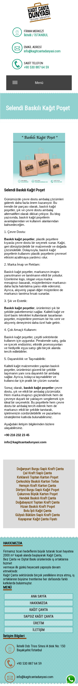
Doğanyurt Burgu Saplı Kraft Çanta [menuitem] (40, 469)
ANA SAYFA (38, 596)
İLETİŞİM (39, 630)
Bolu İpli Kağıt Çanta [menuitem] (37, 511)
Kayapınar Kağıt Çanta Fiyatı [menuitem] (37, 519)
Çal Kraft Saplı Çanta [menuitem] (37, 473)
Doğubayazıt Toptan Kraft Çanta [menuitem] (37, 502)
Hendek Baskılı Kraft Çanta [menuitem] (37, 498)
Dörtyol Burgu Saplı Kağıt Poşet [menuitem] (37, 490)
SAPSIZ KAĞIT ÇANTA (38, 616)
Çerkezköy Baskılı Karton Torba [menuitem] (37, 481)
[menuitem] (11, 469)
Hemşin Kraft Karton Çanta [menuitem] (37, 485)
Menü (39, 83)
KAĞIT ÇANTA (38, 610)
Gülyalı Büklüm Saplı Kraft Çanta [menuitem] (37, 515)
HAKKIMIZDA (38, 603)
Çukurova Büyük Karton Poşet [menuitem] (37, 494)
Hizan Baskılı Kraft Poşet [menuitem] (37, 506)
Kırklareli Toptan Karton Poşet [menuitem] (37, 477)
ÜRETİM (38, 623)
